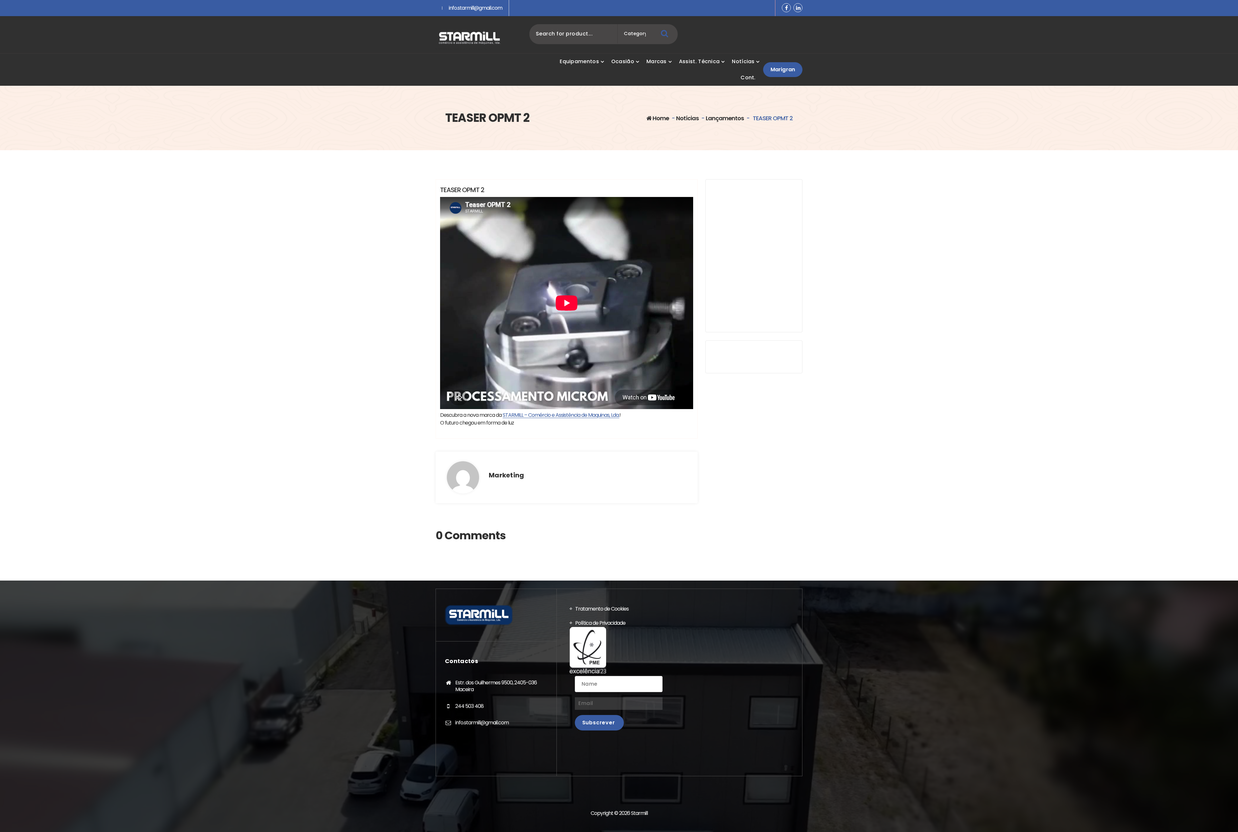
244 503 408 (469, 706)
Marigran (783, 69)
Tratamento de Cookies (602, 608)
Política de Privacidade (600, 623)
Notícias (687, 118)
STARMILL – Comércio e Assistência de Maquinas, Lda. (561, 415)
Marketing (506, 475)
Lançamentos (725, 118)
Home (660, 118)
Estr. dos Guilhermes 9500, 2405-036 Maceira (496, 686)
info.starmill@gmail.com (475, 8)
